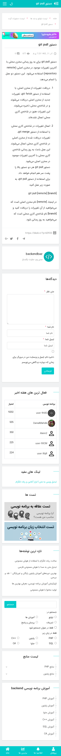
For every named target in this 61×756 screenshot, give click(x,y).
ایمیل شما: (49, 339)
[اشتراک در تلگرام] (24, 239)
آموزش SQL (48, 726)
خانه (7, 753)
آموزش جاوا (48, 712)
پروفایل (53, 753)
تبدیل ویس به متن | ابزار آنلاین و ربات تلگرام (36, 482)
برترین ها (23, 753)
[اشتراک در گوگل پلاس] (6, 239)
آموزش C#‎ (49, 734)
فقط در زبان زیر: (49, 633)
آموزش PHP (48, 698)
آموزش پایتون (47, 705)
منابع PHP (49, 667)
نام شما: (50, 327)
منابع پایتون (48, 674)
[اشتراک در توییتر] (11, 239)
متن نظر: (49, 291)
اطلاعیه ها (38, 753)
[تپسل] (3, 33)
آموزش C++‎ (48, 719)
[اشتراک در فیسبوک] (17, 239)
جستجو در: (51, 612)
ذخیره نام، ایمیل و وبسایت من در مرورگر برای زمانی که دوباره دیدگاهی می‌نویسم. (33, 359)
